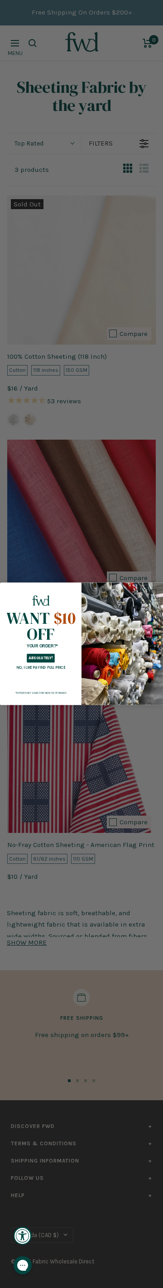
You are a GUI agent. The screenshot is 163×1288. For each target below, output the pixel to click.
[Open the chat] (23, 1265)
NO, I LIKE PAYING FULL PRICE (40, 668)
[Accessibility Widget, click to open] (23, 1236)
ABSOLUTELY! (41, 658)
